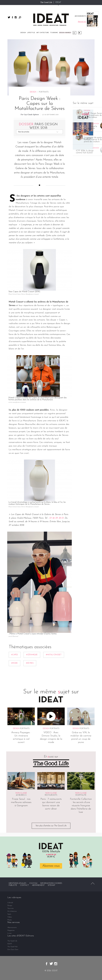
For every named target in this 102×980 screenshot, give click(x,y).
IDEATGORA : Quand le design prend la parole (86, 127)
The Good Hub (12, 946)
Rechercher (20, 17)
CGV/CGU (33, 883)
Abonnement (38, 885)
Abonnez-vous (51, 865)
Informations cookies (51, 883)
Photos (9, 920)
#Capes (14, 655)
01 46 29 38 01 (56, 518)
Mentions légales (17, 883)
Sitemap (51, 885)
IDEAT (58, 2)
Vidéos (79, 32)
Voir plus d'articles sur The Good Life (51, 826)
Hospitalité (80, 795)
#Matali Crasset (53, 655)
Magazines (11, 930)
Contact (24, 885)
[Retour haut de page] (93, 883)
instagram (16, 17)
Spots (9, 914)
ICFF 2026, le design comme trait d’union (85, 152)
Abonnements (12, 927)
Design (23, 32)
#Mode (14, 663)
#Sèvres (30, 663)
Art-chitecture (42, 32)
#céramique (32, 655)
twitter (9, 17)
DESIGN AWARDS (65, 32)
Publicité (13, 885)
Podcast (74, 32)
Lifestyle (31, 32)
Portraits (24, 729)
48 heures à (21, 795)
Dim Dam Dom (12, 949)
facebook (12, 17)
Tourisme (54, 32)
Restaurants (51, 795)
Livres (9, 933)
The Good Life (46, 2)
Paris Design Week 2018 (38, 126)
